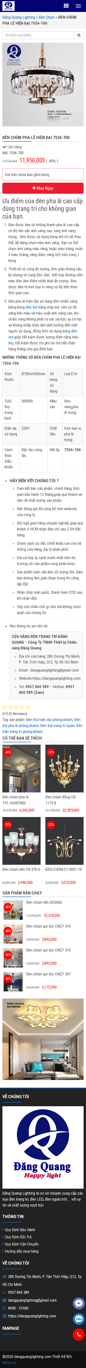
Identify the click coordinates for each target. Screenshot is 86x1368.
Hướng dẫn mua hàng (21, 1251)
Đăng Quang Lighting (18, 17)
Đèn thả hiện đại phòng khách (49, 719)
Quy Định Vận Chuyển (22, 1244)
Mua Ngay (45, 188)
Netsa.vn (9, 1362)
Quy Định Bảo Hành (20, 1229)
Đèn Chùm (47, 17)
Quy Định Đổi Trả (18, 1236)
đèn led (31, 307)
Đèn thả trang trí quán (57, 725)
